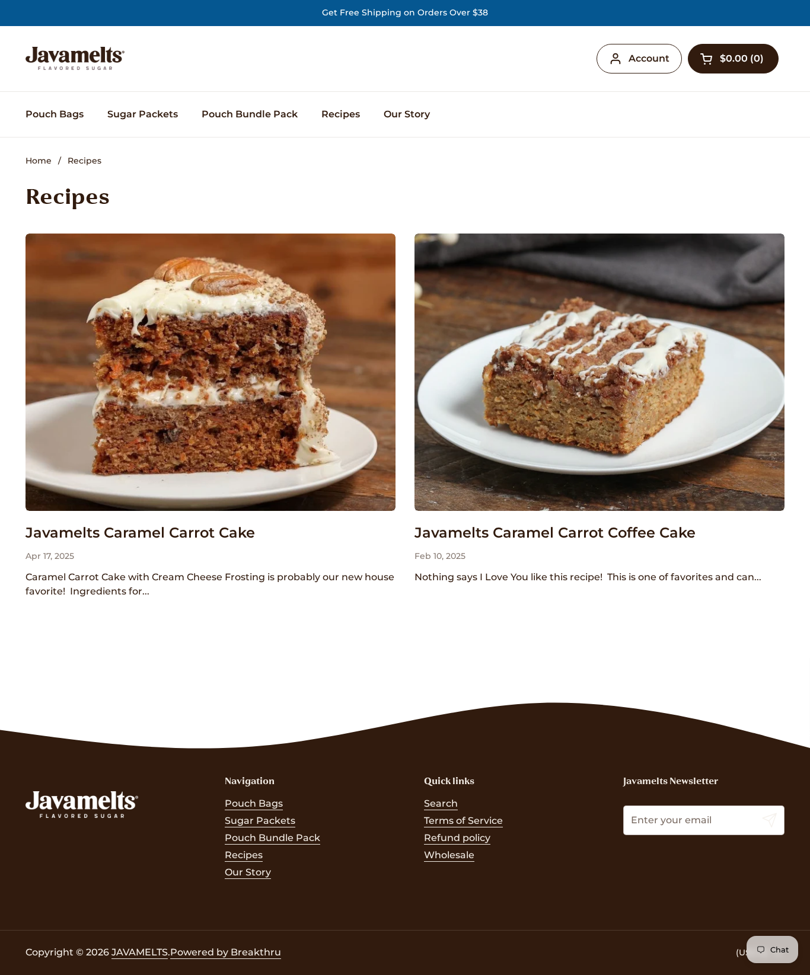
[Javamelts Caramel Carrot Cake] (210, 372)
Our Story (248, 872)
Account (649, 58)
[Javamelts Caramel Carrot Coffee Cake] (599, 372)
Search (441, 803)
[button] (733, 58)
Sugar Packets (260, 820)
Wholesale (449, 855)
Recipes (84, 160)
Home (38, 160)
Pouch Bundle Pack (272, 837)
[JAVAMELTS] (75, 58)
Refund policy (457, 837)
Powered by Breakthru (225, 952)
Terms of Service (463, 820)
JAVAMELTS (139, 952)
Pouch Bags (254, 803)
